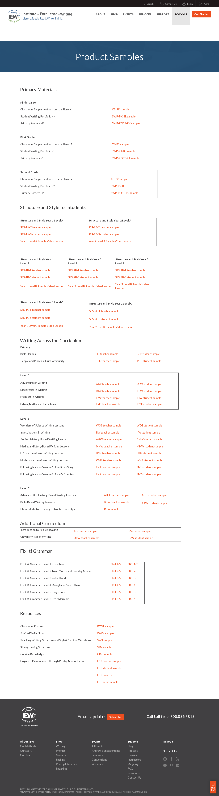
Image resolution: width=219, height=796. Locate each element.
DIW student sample (149, 391)
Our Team (26, 755)
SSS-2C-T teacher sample (104, 311)
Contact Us (134, 777)
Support (162, 14)
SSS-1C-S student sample (35, 317)
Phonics (60, 750)
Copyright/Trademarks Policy (99, 792)
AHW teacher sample (109, 439)
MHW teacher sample (109, 446)
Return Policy (75, 792)
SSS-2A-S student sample (103, 234)
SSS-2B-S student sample (83, 277)
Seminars (97, 755)
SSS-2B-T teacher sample (83, 270)
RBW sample (111, 509)
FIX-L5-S (115, 592)
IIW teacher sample (107, 432)
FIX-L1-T (133, 564)
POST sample (105, 626)
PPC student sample (149, 361)
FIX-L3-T (133, 578)
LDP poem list (105, 675)
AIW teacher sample (108, 384)
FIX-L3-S (115, 578)
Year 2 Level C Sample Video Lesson (110, 327)
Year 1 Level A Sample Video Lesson (41, 241)
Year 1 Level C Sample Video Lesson (41, 325)
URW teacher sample (86, 538)
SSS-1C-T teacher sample (35, 309)
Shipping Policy (43, 792)
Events (128, 14)
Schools (180, 14)
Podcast (133, 750)
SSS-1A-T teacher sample (35, 227)
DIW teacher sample (108, 391)
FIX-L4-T (133, 585)
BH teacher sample (107, 354)
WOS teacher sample (108, 425)
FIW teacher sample (108, 398)
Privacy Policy (27, 792)
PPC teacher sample (108, 361)
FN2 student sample (149, 474)
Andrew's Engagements (106, 750)
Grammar (62, 755)
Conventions (99, 759)
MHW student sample (150, 446)
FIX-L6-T (133, 599)
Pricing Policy (59, 792)
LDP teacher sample (109, 661)
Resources (134, 773)
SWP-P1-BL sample (123, 151)
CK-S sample (104, 654)
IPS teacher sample (85, 531)
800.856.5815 (182, 716)
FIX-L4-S (115, 585)
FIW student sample (149, 398)
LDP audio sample (107, 682)
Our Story (26, 750)
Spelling (60, 759)
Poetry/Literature (66, 764)
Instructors (134, 759)
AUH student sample (154, 495)
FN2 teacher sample (108, 474)
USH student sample (149, 453)
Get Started (201, 14)
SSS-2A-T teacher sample (103, 227)
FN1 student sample (149, 467)
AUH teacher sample (116, 495)
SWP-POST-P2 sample (124, 193)
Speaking (61, 768)
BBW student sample (154, 503)
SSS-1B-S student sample (35, 277)
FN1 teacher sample (108, 467)
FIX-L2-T (133, 571)
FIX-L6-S (115, 599)
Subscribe (115, 717)
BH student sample (148, 354)
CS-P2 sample (119, 179)
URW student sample (140, 538)
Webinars (97, 764)
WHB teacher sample (108, 460)
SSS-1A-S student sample (35, 234)
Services (145, 14)
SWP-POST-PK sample (126, 123)
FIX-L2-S (115, 571)
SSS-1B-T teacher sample (35, 270)
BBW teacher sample (116, 502)
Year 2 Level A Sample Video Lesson (109, 241)
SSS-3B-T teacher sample (130, 270)
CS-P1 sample (120, 144)
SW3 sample (104, 640)
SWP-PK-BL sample (123, 116)
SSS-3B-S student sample (130, 277)
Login (144, 792)
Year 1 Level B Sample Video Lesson (41, 286)
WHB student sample (149, 460)
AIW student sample (149, 384)
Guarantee (121, 792)
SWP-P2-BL (118, 186)
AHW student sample (149, 439)
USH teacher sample (108, 453)
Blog (130, 746)
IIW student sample (148, 432)
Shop (114, 14)
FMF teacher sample (108, 404)
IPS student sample (139, 531)
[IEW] (40, 16)
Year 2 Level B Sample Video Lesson (89, 286)
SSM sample (104, 647)
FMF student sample (149, 404)
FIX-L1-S (115, 564)
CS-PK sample (120, 109)
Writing (60, 746)
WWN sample (105, 633)
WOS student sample (149, 425)
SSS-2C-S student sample (104, 319)
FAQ (130, 768)
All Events (98, 746)
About (100, 14)
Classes (132, 755)
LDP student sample (109, 668)
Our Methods (28, 746)
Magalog (133, 764)
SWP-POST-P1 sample (125, 158)
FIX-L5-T (133, 592)
